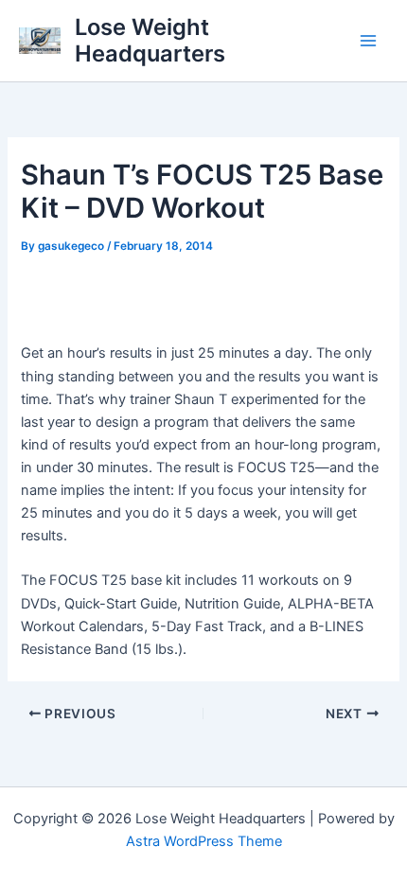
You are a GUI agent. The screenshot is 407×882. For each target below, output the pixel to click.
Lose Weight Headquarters (150, 40)
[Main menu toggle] (368, 41)
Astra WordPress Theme (204, 841)
